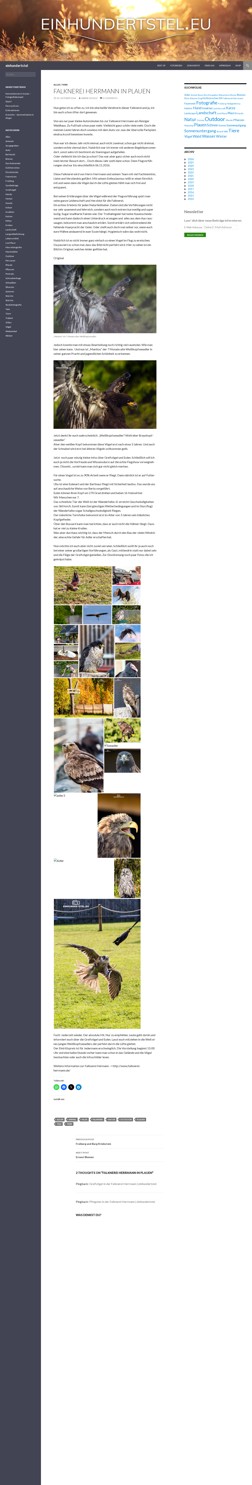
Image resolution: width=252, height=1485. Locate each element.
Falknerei (98, 1119)
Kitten (9, 220)
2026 (191, 159)
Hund (197, 108)
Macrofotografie (14, 247)
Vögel (188, 136)
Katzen (9, 216)
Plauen (141, 1119)
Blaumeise (224, 95)
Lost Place (222, 113)
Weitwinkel (11, 331)
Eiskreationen (12, 110)
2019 (191, 182)
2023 (191, 169)
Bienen (9, 158)
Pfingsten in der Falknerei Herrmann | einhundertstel (122, 1201)
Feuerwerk (190, 103)
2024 (191, 165)
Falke (84, 1119)
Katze (230, 108)
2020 (191, 179)
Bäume (193, 98)
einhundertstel (17, 66)
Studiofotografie (14, 304)
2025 (191, 162)
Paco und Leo (12, 105)
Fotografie (206, 102)
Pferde (229, 120)
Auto (8, 150)
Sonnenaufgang (236, 125)
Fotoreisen (176, 65)
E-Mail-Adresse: (193, 227)
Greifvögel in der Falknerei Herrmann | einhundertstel (122, 1183)
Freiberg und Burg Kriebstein (93, 1141)
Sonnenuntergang (200, 130)
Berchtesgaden (211, 95)
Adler (60, 1119)
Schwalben (11, 282)
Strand (220, 131)
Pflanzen (238, 120)
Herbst (188, 108)
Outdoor (126, 1119)
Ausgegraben (12, 145)
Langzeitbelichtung (15, 234)
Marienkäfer (12, 251)
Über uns (209, 65)
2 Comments (110, 98)
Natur (111, 1119)
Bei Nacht (10, 154)
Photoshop (189, 125)
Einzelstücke (12, 172)
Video (8, 322)
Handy (9, 194)
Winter (221, 136)
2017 (191, 188)
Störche (9, 296)
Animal (72, 1119)
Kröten (9, 225)
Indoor (9, 207)
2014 (191, 198)
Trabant (9, 318)
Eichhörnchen (211, 98)
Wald (197, 136)
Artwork (10, 141)
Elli (220, 98)
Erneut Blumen (85, 1155)
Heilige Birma (233, 103)
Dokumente (193, 65)
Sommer (10, 291)
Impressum (225, 65)
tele (59, 1124)
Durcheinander (13, 163)
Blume (233, 95)
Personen (10, 260)
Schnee (212, 125)
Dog (200, 98)
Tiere (64, 84)
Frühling (10, 181)
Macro (232, 113)
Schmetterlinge (13, 278)
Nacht (240, 113)
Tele (8, 309)
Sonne (222, 125)
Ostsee (200, 120)
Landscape (190, 113)
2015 (191, 195)
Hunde (9, 203)
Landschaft (206, 112)
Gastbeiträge (12, 185)
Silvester (10, 287)
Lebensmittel (12, 238)
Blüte (186, 98)
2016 (191, 192)
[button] (82, 585)
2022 (191, 172)
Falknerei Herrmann (233, 98)
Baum (200, 95)
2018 (191, 185)
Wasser (208, 136)
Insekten (207, 108)
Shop (238, 65)
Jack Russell (219, 108)
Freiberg (222, 103)
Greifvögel (11, 189)
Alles (56, 84)
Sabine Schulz (89, 98)
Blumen (241, 94)
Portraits (10, 273)
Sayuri (9, 101)
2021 (191, 175)
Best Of (161, 65)
